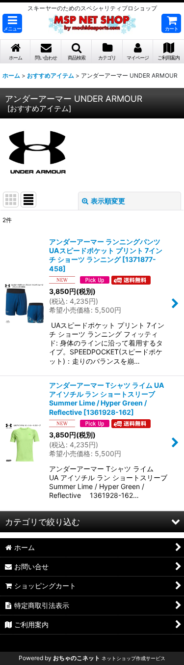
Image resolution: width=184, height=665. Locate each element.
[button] (12, 23)
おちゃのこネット (76, 658)
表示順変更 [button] (108, 201)
